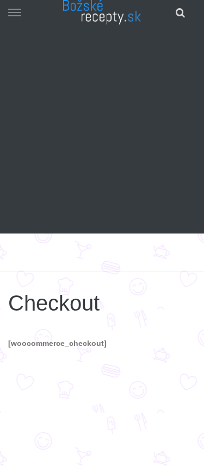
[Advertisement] (102, 132)
